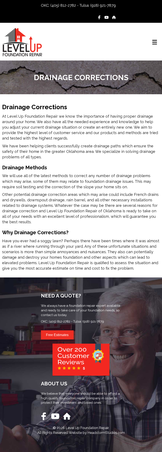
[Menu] (154, 42)
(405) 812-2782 (63, 5)
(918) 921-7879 (103, 5)
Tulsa (84, 5)
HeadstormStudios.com (106, 433)
